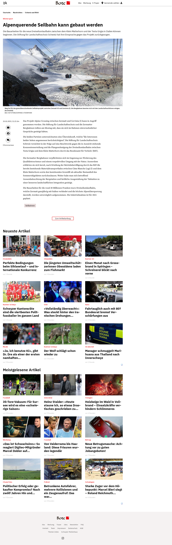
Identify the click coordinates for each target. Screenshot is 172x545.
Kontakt (45, 528)
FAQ (82, 525)
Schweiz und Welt (32, 12)
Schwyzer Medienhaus (69, 532)
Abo (79, 3)
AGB (81, 528)
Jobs (65, 525)
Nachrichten (17, 12)
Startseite (7, 12)
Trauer (59, 525)
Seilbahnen (30, 205)
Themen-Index (53, 532)
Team (53, 528)
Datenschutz (72, 528)
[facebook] (14, 134)
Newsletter (74, 525)
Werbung (87, 3)
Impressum (61, 528)
